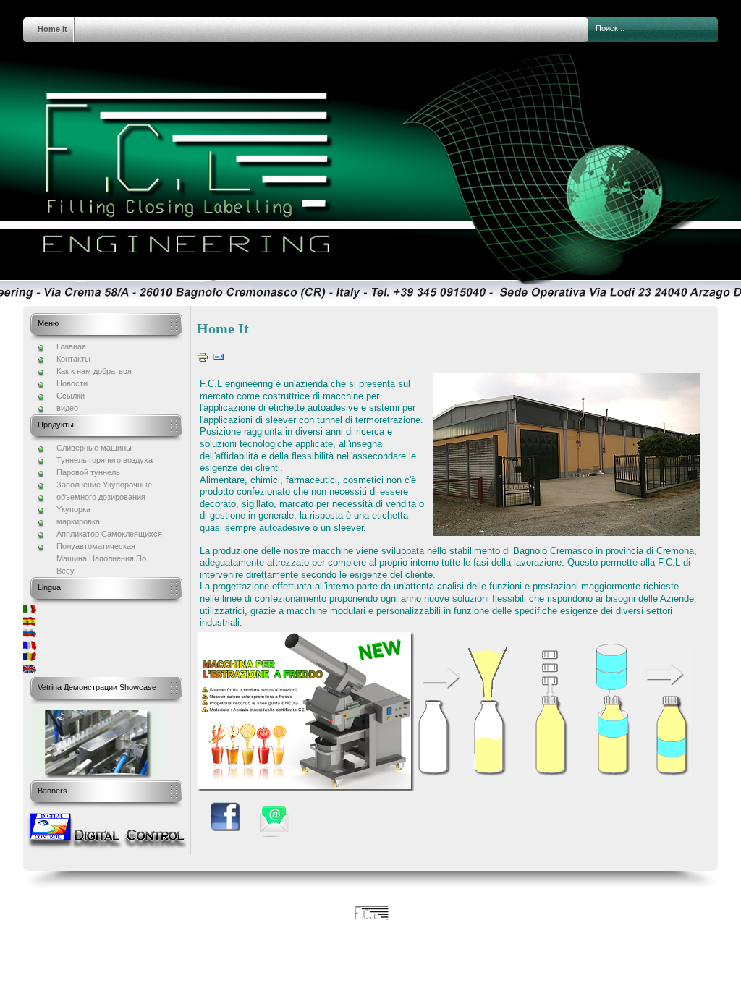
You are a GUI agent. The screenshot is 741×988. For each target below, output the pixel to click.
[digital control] (106, 848)
